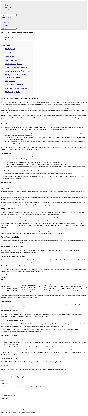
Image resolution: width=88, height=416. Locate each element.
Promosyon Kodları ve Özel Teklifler (17, 71)
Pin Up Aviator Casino (12, 92)
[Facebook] (4, 401)
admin (5, 36)
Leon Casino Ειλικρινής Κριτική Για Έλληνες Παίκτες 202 (20, 377)
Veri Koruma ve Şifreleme (14, 84)
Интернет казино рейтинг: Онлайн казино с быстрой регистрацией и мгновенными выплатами (34, 369)
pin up (2, 102)
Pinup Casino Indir (11, 60)
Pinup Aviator (10, 81)
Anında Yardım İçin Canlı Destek (16, 67)
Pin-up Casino (10, 53)
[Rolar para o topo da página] (1, 414)
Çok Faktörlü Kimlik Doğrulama (16, 88)
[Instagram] (4, 403)
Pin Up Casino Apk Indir (13, 64)
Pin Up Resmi (10, 49)
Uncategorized (8, 39)
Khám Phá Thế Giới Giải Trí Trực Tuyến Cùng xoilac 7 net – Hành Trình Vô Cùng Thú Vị (31, 362)
